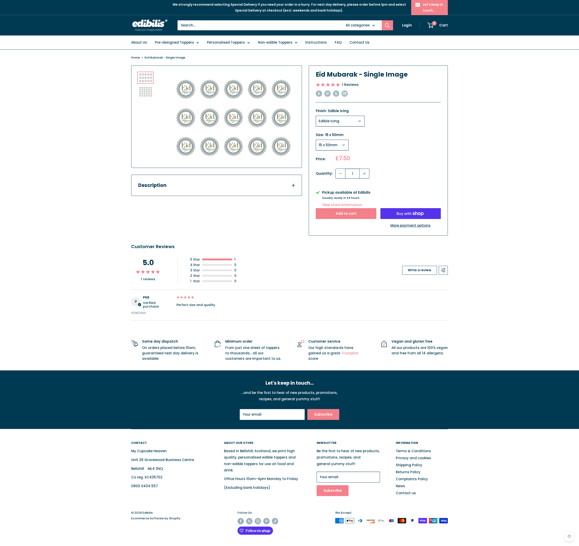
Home (135, 57)
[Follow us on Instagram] (258, 521)
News (400, 486)
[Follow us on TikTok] (275, 521)
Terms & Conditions (413, 451)
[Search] (387, 25)
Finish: (332, 110)
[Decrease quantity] (340, 173)
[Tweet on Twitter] (336, 93)
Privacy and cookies (413, 458)
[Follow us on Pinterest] (266, 521)
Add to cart (346, 213)
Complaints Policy (412, 479)
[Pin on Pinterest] (327, 93)
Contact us (406, 493)
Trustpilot (349, 353)
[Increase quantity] (364, 173)
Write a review (419, 270)
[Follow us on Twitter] (249, 521)
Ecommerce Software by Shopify (155, 518)
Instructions (316, 42)
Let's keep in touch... (433, 7)
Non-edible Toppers (275, 42)
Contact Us (359, 42)
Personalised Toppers (226, 42)
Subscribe (323, 414)
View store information (342, 204)
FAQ (338, 42)
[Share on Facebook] (319, 93)
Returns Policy (408, 472)
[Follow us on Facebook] (240, 521)
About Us (139, 42)
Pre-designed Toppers (174, 42)
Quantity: (324, 173)
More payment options (410, 225)
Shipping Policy (409, 465)
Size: (330, 134)
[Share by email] (345, 93)
